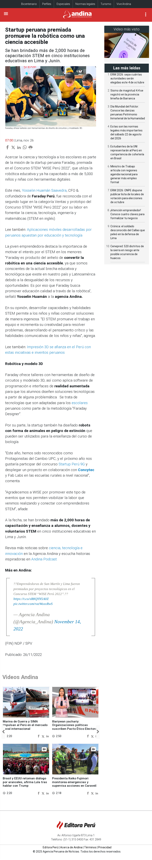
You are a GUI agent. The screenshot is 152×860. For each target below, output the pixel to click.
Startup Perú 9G (72, 464)
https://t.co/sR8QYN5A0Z (30, 599)
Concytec (86, 470)
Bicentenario (29, 4)
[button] (3, 732)
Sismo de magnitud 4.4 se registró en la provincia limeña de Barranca (126, 94)
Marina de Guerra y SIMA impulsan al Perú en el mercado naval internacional (25, 725)
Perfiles (46, 4)
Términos (90, 847)
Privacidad (104, 847)
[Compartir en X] (43, 736)
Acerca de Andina (71, 847)
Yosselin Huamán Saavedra (44, 190)
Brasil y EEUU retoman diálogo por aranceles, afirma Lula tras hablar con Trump (25, 782)
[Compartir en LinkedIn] (47, 736)
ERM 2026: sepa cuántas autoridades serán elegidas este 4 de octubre (127, 78)
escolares (80, 403)
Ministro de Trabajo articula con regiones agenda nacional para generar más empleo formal (124, 174)
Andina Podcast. (44, 559)
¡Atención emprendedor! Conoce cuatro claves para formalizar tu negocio (127, 214)
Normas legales (85, 4)
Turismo (106, 4)
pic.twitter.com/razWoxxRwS (33, 604)
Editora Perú (50, 847)
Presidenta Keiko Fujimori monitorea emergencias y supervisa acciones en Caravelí (74, 782)
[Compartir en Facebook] (39, 736)
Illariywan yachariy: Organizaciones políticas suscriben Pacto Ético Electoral (75, 725)
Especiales (63, 4)
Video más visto (127, 29)
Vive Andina (124, 4)
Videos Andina (20, 677)
